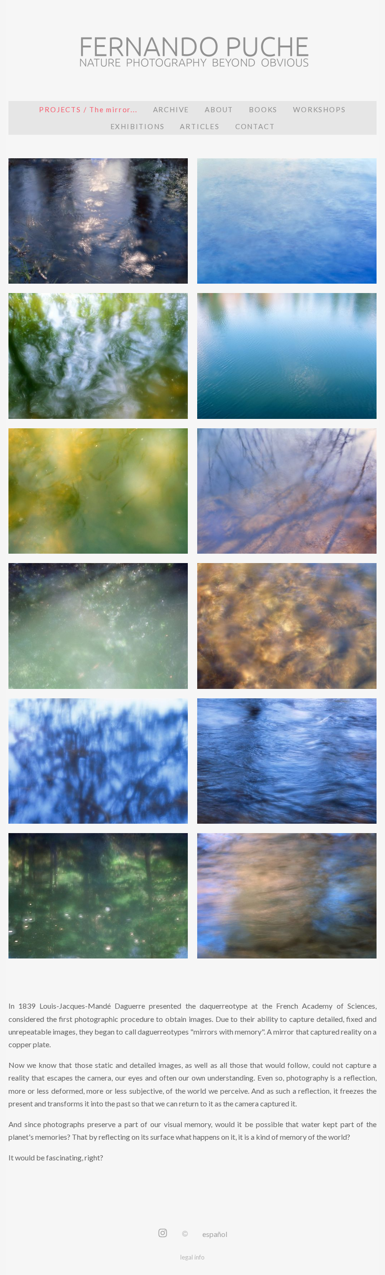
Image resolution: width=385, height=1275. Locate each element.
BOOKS (263, 109)
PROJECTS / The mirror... (88, 109)
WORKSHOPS (319, 109)
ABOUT (219, 109)
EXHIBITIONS (137, 126)
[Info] (185, 1233)
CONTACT (255, 126)
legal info (192, 1257)
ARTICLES (199, 126)
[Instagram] (162, 1234)
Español (214, 1233)
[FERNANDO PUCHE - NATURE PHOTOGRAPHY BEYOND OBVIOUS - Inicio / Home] (192, 58)
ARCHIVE (171, 109)
